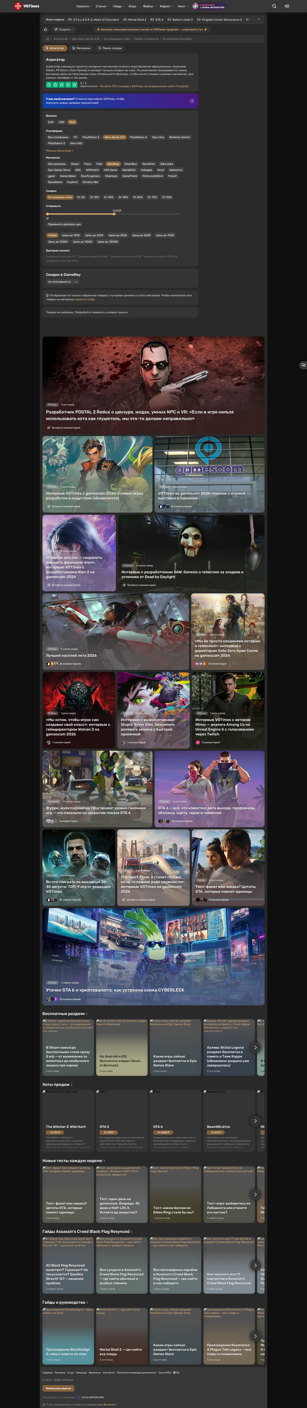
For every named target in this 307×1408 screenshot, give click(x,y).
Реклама (60, 1372)
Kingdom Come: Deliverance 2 (222, 19)
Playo (87, 164)
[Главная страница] (26, 6)
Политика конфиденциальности (136, 1372)
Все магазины (57, 164)
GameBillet (129, 170)
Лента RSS (164, 1372)
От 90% (166, 197)
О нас (70, 1372)
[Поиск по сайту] (274, 6)
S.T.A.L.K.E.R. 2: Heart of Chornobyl (96, 19)
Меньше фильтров (59, 150)
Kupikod (72, 182)
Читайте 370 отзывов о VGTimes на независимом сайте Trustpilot (144, 86)
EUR (50, 122)
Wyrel (160, 170)
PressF (172, 176)
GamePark (148, 164)
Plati (99, 164)
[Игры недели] (258, 19)
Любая (52, 235)
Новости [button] (82, 6)
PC (75, 137)
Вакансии (95, 1372)
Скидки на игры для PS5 (125, 256)
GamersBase (68, 176)
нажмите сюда (84, 299)
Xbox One (158, 137)
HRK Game (110, 170)
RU (178, 1372)
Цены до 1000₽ (58, 241)
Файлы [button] (148, 6)
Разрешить (142, 39)
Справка (47, 1372)
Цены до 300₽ (118, 235)
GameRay (113, 164)
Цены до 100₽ (71, 235)
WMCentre (92, 170)
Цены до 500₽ (141, 235)
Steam (75, 164)
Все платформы (58, 137)
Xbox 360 (76, 143)
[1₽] (47, 214)
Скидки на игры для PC (61, 256)
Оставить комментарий (65, 427)
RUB (72, 122)
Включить (110, 1404)
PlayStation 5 (91, 137)
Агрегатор (61, 39)
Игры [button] (132, 6)
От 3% (81, 197)
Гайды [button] (117, 6)
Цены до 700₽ (165, 235)
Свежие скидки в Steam (93, 256)
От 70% (152, 197)
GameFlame (130, 176)
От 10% (94, 197)
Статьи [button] (101, 6)
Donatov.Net (90, 182)
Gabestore (175, 170)
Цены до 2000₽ (108, 241)
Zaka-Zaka (166, 164)
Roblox (255, 19)
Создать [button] (64, 29)
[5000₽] (114, 214)
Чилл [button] (181, 6)
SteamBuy (130, 164)
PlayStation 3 (56, 143)
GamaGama (55, 182)
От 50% (137, 197)
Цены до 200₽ (94, 235)
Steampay (111, 176)
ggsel (51, 176)
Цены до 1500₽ (82, 241)
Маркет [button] (165, 6)
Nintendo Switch (179, 137)
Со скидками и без (60, 197)
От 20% (108, 197)
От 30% (123, 197)
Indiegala (146, 170)
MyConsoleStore (152, 176)
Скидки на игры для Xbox (62, 260)
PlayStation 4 (138, 137)
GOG (78, 170)
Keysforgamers (90, 176)
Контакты (109, 1372)
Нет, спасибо (170, 39)
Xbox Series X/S (115, 137)
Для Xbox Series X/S (85, 39)
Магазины (83, 48)
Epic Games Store (59, 170)
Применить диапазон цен (64, 224)
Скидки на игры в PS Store (160, 256)
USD (61, 122)
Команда (81, 1372)
